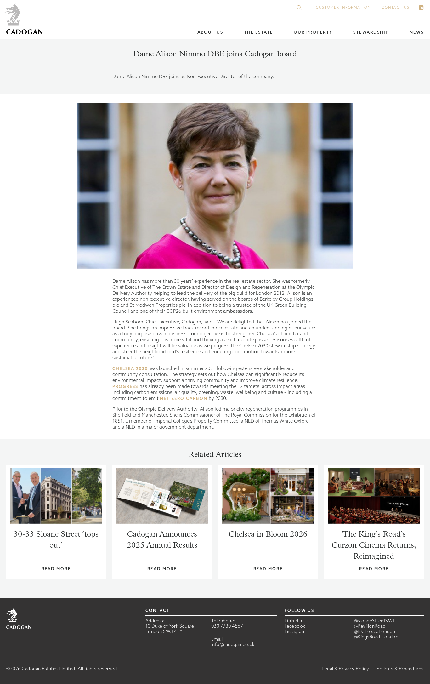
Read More (56, 569)
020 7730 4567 (227, 626)
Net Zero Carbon (183, 398)
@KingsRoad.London (376, 637)
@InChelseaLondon (374, 631)
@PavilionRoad (370, 626)
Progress (125, 386)
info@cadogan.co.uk (233, 644)
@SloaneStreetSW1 (374, 621)
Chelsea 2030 (130, 368)
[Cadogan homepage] (24, 19)
